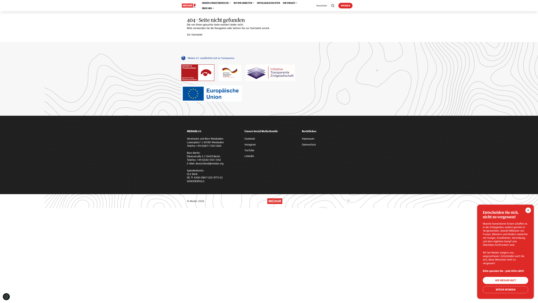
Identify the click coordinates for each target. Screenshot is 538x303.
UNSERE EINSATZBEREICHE (215, 3)
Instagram (250, 144)
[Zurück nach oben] (348, 201)
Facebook (249, 138)
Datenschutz (309, 144)
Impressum (308, 138)
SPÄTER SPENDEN (505, 289)
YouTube (249, 150)
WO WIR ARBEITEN (243, 3)
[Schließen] (528, 210)
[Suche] (333, 5)
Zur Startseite (194, 34)
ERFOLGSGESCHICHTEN (268, 3)
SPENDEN (345, 5)
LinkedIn (249, 156)
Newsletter (321, 5)
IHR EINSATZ (289, 3)
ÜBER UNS (207, 8)
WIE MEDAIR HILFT (505, 280)
